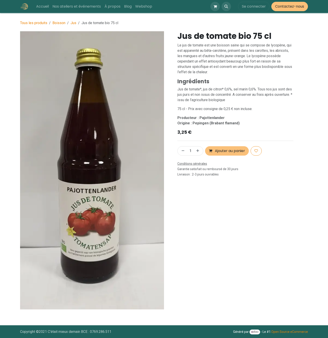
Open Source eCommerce (289, 332)
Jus (73, 23)
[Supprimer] (182, 150)
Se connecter (254, 6)
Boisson (58, 23)
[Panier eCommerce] (215, 6)
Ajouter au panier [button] (229, 150)
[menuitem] (42, 6)
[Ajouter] (198, 150)
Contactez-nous (289, 6)
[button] (226, 6)
